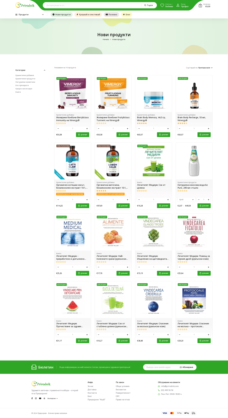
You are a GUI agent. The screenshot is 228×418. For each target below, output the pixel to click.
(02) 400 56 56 (167, 390)
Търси (150, 5)
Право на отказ (123, 399)
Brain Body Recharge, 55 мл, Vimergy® (192, 119)
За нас (90, 386)
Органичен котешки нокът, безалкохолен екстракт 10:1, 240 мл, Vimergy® (71, 186)
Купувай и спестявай (89, 14)
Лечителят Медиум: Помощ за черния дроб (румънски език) (194, 257)
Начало (106, 39)
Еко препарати (22, 85)
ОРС (118, 396)
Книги (18, 92)
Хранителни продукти (25, 78)
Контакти (92, 393)
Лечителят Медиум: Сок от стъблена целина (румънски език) (111, 325)
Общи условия (122, 386)
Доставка (92, 389)
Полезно (113, 14)
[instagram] (36, 398)
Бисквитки (121, 389)
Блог (128, 14)
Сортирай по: (192, 67)
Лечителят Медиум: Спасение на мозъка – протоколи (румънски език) (193, 325)
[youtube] (40, 398)
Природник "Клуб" (96, 399)
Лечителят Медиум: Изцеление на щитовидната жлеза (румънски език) (152, 257)
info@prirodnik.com (170, 386)
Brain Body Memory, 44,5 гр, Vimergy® (151, 119)
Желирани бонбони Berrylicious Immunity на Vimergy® (72, 119)
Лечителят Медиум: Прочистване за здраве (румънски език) (68, 325)
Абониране (188, 367)
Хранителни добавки (24, 75)
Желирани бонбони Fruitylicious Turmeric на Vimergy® (113, 119)
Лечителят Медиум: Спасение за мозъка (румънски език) (153, 325)
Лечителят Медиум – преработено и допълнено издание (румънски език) (70, 257)
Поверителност (123, 393)
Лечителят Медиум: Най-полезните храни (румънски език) (111, 257)
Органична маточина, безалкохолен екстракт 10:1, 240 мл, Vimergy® (111, 186)
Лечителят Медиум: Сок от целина (151, 186)
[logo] (24, 5)
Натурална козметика (25, 82)
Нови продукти (63, 14)
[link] (72, 93)
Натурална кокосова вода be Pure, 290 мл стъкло (193, 186)
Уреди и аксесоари (23, 88)
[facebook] (32, 398)
